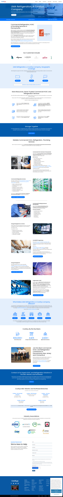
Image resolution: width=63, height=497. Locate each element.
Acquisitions (60, 1)
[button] (10, 57)
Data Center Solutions (34, 482)
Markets (40, 1)
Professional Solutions (26, 484)
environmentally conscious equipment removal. (25, 41)
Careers (47, 485)
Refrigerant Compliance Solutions (27, 485)
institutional (43, 247)
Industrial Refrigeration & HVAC (27, 483)
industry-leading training (42, 360)
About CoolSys (55, 1)
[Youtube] (15, 483)
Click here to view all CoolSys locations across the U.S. (31, 84)
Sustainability (40, 483)
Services (36, 1)
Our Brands (40, 482)
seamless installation (23, 40)
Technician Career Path (27, 490)
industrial (35, 248)
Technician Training (26, 489)
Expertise (33, 488)
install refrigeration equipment (24, 180)
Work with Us (26, 487)
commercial (40, 248)
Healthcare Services (34, 483)
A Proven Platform (41, 489)
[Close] (61, 478)
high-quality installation (41, 166)
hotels (15, 182)
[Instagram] (11, 483)
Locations (47, 483)
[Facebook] (13, 483)
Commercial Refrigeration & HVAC (26, 481)
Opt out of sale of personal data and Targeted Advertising (56, 494)
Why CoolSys (49, 1)
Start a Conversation (41, 490)
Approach (33, 489)
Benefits (25, 488)
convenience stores (22, 181)
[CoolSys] (3, 1)
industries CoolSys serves (32, 309)
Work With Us (44, 1)
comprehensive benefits (42, 361)
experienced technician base (22, 307)
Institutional (33, 484)
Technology (33, 490)
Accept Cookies (56, 490)
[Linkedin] (18, 483)
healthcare (37, 247)
